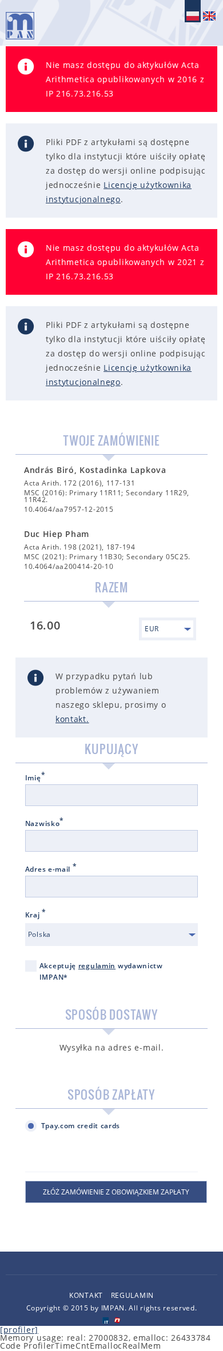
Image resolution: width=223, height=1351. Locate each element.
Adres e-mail (51, 869)
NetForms (117, 1320)
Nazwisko (44, 823)
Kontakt (86, 1295)
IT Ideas (105, 1320)
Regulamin (132, 1295)
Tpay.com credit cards (81, 1125)
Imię (35, 778)
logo (20, 25)
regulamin (97, 966)
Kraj (35, 915)
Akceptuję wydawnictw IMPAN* (101, 971)
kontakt (70, 718)
